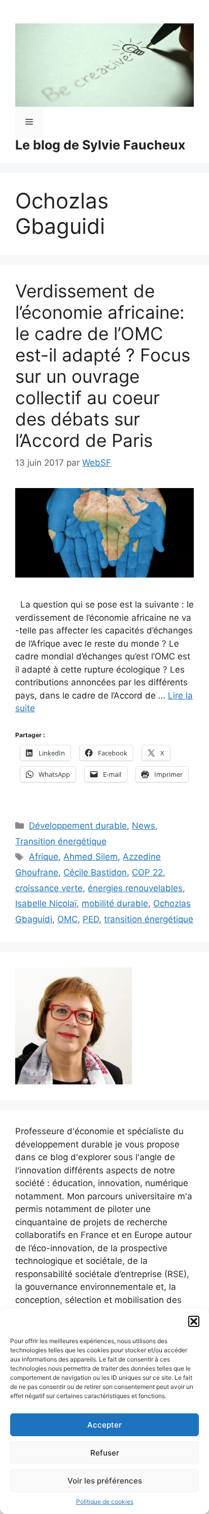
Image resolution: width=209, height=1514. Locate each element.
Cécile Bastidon (95, 872)
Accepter (104, 1425)
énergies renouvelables (135, 888)
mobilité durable (115, 903)
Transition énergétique (61, 841)
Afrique (43, 857)
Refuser (104, 1453)
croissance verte (49, 888)
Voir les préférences (104, 1481)
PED (91, 919)
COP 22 (147, 872)
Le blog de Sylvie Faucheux (100, 145)
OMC (67, 919)
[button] (194, 1321)
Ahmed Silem (90, 857)
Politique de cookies (104, 1501)
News (143, 826)
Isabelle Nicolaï (46, 903)
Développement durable (78, 826)
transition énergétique (148, 919)
